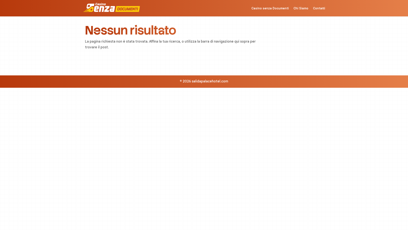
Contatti (319, 8)
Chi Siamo (300, 8)
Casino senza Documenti (270, 8)
